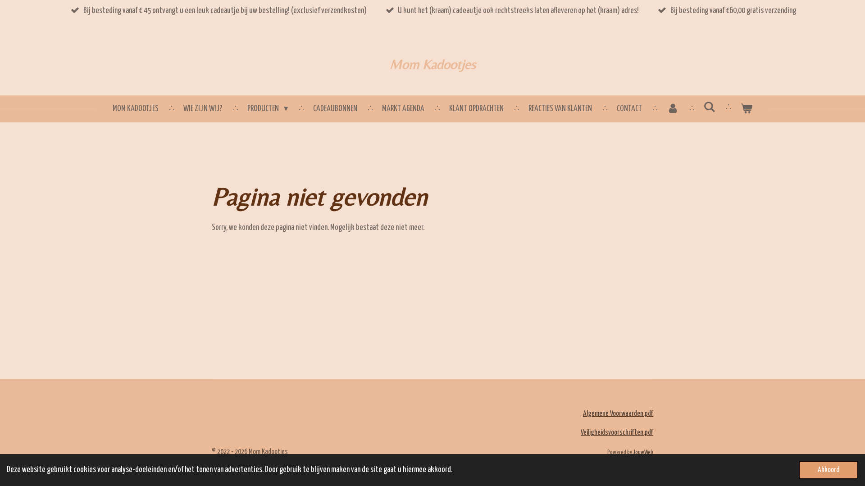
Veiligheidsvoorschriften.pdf (617, 432)
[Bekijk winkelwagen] (746, 109)
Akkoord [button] (828, 469)
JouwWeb (643, 452)
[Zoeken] (710, 107)
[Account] (673, 109)
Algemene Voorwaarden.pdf (618, 413)
